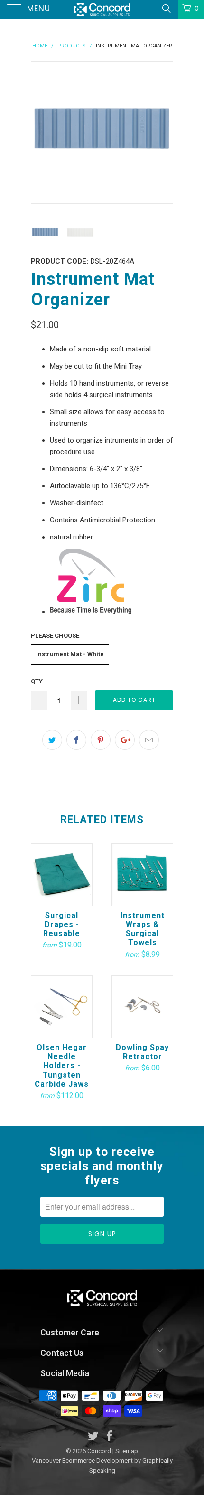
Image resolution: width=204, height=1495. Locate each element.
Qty (37, 681)
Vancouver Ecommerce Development (82, 1460)
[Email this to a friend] (149, 740)
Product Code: (59, 261)
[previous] (40, 132)
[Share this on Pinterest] (101, 740)
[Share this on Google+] (125, 740)
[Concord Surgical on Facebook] (110, 1437)
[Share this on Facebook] (76, 740)
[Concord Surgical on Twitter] (93, 1437)
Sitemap (126, 1451)
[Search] (166, 8)
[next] (163, 132)
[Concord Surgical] (102, 9)
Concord (99, 1451)
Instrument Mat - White (70, 654)
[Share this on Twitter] (52, 740)
